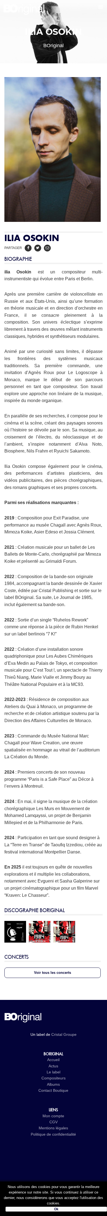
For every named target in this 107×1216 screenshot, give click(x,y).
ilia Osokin (18, 272)
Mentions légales (53, 1128)
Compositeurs (53, 1078)
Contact (45, 1090)
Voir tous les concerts (52, 973)
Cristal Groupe (64, 1034)
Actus (53, 1066)
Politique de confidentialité (53, 1134)
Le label (53, 1072)
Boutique (60, 1090)
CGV (53, 1122)
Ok (56, 1209)
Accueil (53, 1059)
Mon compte (53, 1116)
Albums (53, 1084)
